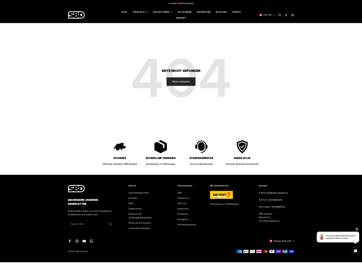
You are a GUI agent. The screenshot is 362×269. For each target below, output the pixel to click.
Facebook (182, 214)
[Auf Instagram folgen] (77, 241)
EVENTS (236, 12)
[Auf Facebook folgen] (70, 241)
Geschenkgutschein (139, 192)
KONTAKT (181, 18)
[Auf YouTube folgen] (84, 241)
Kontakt (133, 198)
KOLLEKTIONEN (161, 12)
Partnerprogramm (186, 224)
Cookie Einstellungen (139, 228)
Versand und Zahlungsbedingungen (140, 216)
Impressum (183, 208)
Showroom (183, 198)
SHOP (124, 12)
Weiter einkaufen (181, 81)
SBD (179, 192)
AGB (131, 203)
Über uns (182, 203)
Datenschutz (135, 208)
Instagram (182, 219)
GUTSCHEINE (184, 12)
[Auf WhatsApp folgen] (91, 241)
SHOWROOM (203, 12)
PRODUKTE (139, 12)
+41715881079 (275, 200)
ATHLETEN (221, 12)
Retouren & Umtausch (140, 223)
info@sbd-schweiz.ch (277, 192)
